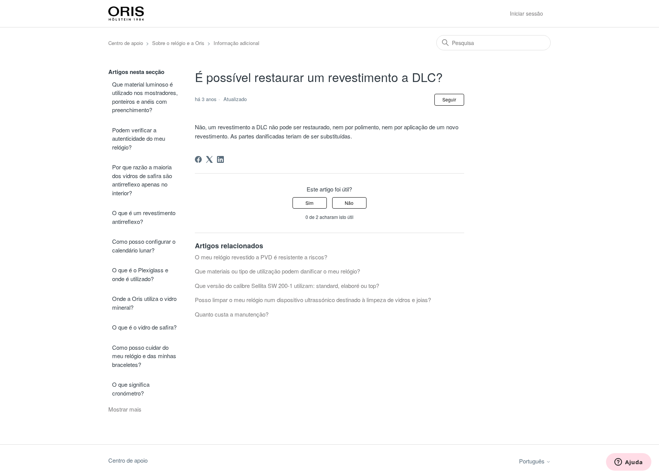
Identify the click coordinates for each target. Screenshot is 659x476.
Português (532, 461)
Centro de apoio (125, 43)
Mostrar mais (124, 409)
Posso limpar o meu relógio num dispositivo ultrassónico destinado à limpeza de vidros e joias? (313, 300)
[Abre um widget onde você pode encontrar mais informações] (628, 462)
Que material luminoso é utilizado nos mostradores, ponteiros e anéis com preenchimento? (145, 97)
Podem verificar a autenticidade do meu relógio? (138, 138)
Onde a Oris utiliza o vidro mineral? (144, 302)
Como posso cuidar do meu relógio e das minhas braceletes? (144, 355)
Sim (309, 202)
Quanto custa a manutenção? (231, 314)
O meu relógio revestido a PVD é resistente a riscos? (261, 257)
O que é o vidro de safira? (144, 327)
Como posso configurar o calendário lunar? (143, 245)
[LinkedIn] (220, 159)
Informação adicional (236, 43)
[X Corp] (209, 159)
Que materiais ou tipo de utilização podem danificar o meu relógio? (277, 271)
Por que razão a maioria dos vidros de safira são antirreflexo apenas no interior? (142, 180)
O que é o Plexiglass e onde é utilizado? (140, 274)
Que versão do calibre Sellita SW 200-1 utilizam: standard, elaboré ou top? (287, 285)
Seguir (449, 99)
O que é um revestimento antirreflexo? (143, 217)
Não (349, 202)
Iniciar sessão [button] (526, 13)
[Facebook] (198, 159)
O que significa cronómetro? (130, 388)
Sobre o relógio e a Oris (178, 43)
